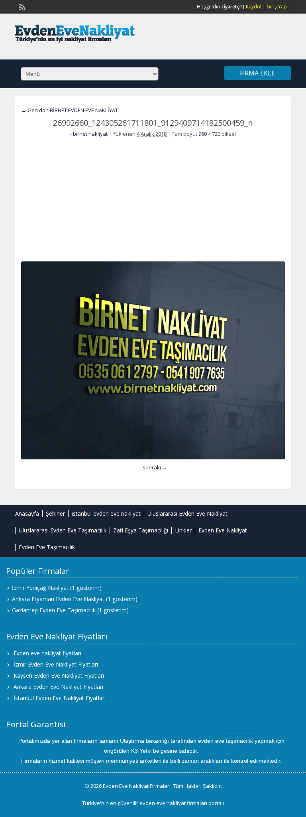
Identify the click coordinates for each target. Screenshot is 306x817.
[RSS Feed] (21, 6)
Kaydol (253, 6)
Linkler (183, 530)
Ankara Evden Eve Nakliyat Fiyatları (58, 686)
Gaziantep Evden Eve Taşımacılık (54, 610)
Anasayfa (27, 513)
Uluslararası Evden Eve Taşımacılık (62, 530)
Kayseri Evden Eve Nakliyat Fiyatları (59, 675)
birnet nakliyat (90, 133)
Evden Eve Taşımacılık (47, 547)
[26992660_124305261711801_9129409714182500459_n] (152, 360)
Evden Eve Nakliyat (222, 530)
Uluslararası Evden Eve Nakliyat (187, 513)
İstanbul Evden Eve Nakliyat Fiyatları (60, 698)
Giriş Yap (277, 6)
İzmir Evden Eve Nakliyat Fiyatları (56, 664)
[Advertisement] (153, 197)
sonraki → (155, 467)
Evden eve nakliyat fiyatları (47, 653)
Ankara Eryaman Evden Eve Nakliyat (58, 599)
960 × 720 (209, 133)
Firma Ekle (257, 73)
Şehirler (55, 513)
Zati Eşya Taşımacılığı (140, 530)
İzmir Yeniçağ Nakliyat (40, 587)
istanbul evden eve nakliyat (106, 513)
